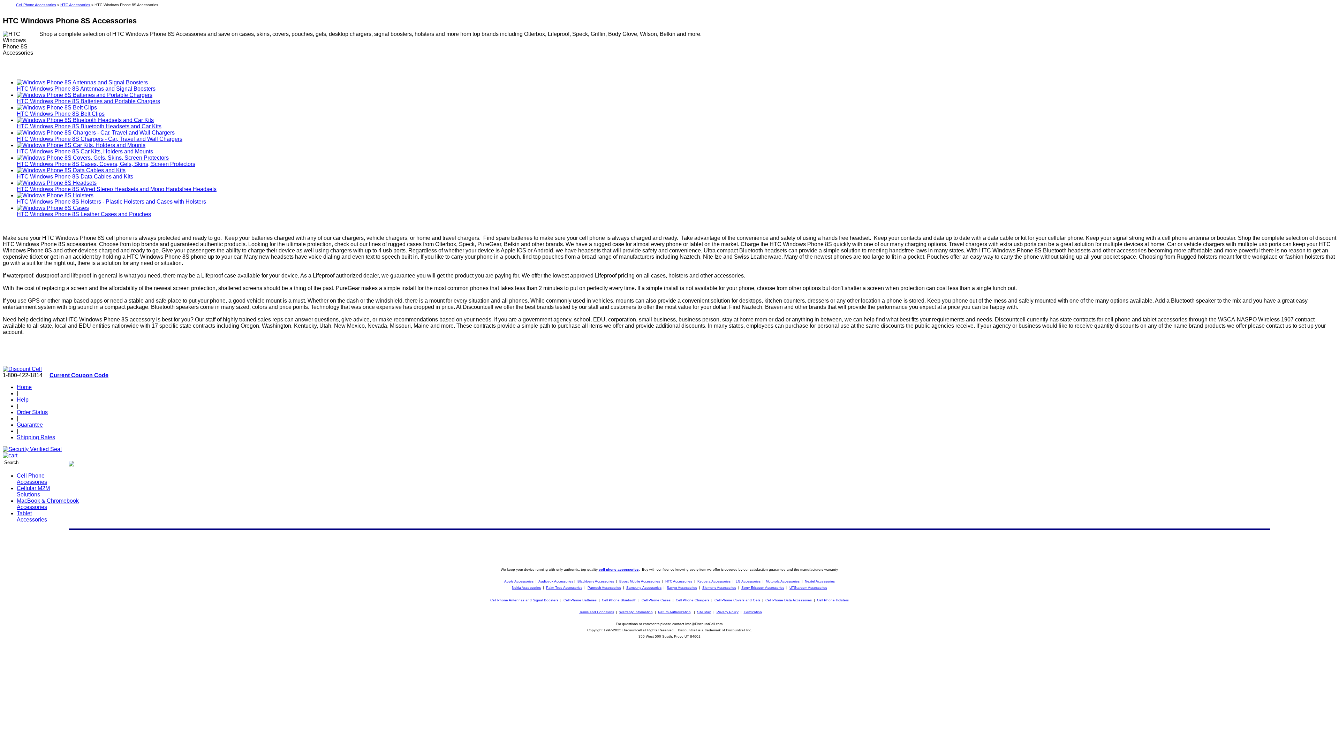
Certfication (753, 612)
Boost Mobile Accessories (639, 581)
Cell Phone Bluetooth (619, 600)
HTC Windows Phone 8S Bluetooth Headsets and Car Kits (89, 126)
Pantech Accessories (604, 588)
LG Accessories (748, 581)
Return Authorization (674, 612)
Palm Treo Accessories (564, 588)
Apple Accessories (519, 581)
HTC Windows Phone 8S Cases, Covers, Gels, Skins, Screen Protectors (106, 164)
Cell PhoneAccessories (32, 479)
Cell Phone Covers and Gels (737, 600)
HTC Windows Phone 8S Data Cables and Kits (75, 177)
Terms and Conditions (596, 612)
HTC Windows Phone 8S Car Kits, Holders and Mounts (85, 151)
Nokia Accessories (526, 588)
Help (23, 400)
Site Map (704, 612)
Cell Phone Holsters (833, 600)
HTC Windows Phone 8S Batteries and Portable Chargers (88, 101)
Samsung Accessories (643, 588)
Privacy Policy (728, 612)
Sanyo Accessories (682, 588)
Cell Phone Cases (656, 600)
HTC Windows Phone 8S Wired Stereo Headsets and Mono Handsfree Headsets (117, 189)
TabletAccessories (32, 516)
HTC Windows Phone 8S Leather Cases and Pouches (84, 214)
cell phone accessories (619, 569)
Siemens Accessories (719, 588)
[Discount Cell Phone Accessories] (22, 369)
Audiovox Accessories (555, 581)
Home (24, 387)
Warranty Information (636, 612)
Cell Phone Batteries (580, 600)
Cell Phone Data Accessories (788, 600)
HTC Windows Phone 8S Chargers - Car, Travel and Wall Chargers (99, 139)
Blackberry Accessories (595, 581)
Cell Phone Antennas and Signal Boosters (524, 600)
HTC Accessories (75, 5)
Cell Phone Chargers (692, 600)
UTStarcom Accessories (808, 588)
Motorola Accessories (783, 581)
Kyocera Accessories (714, 581)
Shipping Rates (36, 437)
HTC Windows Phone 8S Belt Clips (61, 114)
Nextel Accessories (820, 581)
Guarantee (30, 425)
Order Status (32, 412)
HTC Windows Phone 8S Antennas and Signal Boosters (86, 89)
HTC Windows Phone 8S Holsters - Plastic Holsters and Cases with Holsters (111, 202)
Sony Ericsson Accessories (762, 588)
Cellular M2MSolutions (33, 491)
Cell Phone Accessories (36, 5)
